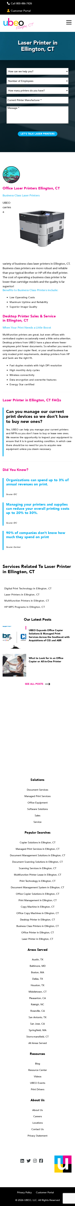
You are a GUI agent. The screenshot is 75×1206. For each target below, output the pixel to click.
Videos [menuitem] (37, 1076)
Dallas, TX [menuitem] (37, 979)
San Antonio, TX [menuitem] (37, 1017)
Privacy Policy (24, 1192)
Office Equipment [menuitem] (38, 802)
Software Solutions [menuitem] (37, 809)
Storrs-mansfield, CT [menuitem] (37, 1036)
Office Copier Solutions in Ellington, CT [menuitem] (37, 894)
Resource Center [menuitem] (37, 1070)
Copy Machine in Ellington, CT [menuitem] (37, 906)
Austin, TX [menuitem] (37, 959)
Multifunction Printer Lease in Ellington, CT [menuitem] (37, 874)
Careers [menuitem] (37, 1116)
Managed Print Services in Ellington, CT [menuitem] (37, 849)
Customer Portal (45, 1192)
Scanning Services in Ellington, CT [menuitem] (37, 868)
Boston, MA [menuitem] (37, 972)
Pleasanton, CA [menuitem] (37, 998)
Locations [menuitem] (37, 1123)
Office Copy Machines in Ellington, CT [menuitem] (37, 913)
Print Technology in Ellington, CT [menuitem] (37, 881)
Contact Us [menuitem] (37, 1129)
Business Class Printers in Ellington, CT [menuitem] (37, 926)
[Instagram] (35, 1161)
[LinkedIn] (22, 1161)
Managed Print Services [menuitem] (37, 796)
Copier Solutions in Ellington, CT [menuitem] (37, 842)
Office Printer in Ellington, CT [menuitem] (37, 932)
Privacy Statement (37, 1135)
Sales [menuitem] (37, 815)
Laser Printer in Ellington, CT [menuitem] (37, 939)
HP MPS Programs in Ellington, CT (24, 607)
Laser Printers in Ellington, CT (22, 594)
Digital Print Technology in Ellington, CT (28, 588)
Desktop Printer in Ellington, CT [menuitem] (37, 919)
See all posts (34, 684)
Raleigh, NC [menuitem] (37, 1004)
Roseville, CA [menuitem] (37, 1011)
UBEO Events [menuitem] (37, 1083)
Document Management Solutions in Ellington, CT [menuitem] (37, 855)
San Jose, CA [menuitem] (37, 1023)
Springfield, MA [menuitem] (37, 1030)
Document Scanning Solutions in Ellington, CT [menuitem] (37, 862)
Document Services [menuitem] (37, 789)
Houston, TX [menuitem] (37, 985)
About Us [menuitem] (37, 1110)
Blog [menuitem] (37, 1063)
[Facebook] (41, 1161)
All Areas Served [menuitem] (37, 1043)
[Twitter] (29, 1161)
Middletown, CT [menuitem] (38, 991)
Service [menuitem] (37, 822)
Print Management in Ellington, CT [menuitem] (37, 900)
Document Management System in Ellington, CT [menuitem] (37, 887)
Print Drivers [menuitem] (37, 1089)
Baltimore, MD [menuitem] (38, 966)
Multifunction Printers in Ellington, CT (26, 600)
